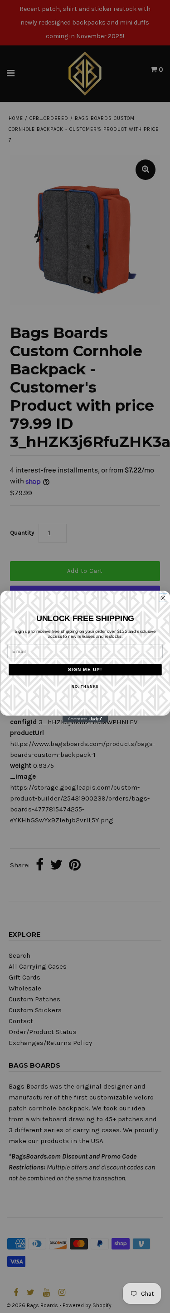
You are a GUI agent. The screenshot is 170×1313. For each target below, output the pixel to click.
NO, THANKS (85, 687)
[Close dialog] (163, 597)
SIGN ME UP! (85, 669)
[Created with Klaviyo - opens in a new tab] (85, 719)
